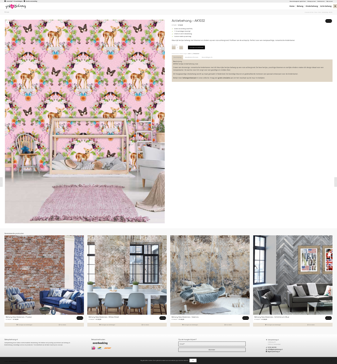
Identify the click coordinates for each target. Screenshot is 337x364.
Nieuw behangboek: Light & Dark (298, 1)
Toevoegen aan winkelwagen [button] (25, 324)
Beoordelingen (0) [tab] (207, 57)
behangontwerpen (190, 78)
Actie (189, 53)
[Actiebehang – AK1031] (1, 182)
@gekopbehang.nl (274, 351)
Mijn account (329, 1)
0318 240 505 (272, 347)
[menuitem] (298, 1)
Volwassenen (196, 53)
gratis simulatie (224, 78)
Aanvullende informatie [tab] (191, 57)
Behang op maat (312, 1)
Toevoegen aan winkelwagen (196, 47)
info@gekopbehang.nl (275, 349)
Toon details (63, 324)
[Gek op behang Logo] (16, 6)
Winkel (6, 12)
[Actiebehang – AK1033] (335, 182)
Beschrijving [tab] (177, 57)
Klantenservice (321, 1)
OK (193, 360)
